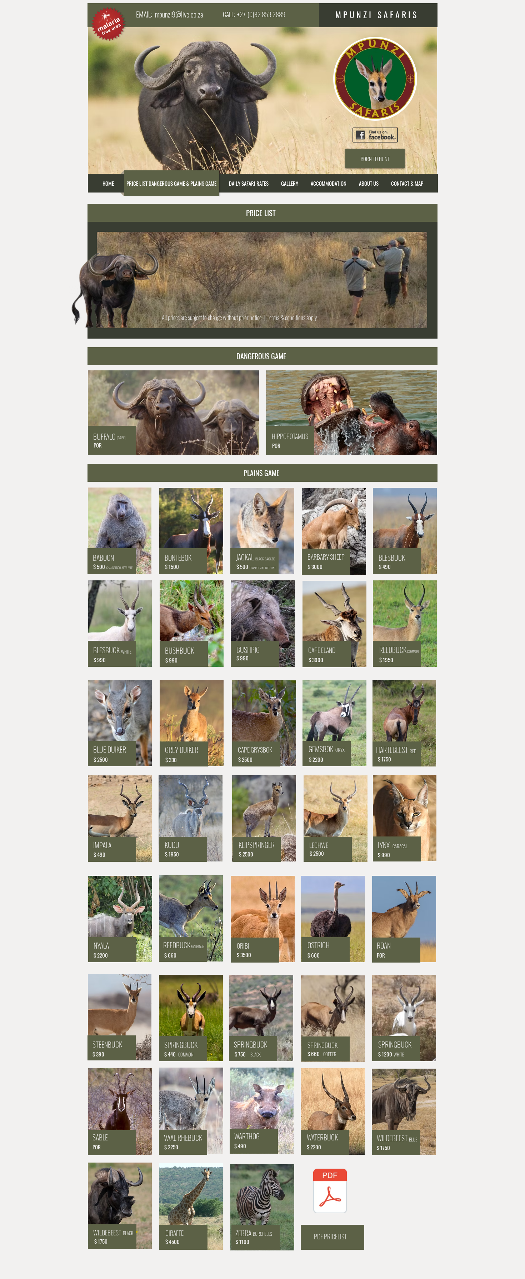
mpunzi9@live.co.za (179, 14)
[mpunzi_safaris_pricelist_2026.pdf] (330, 1191)
